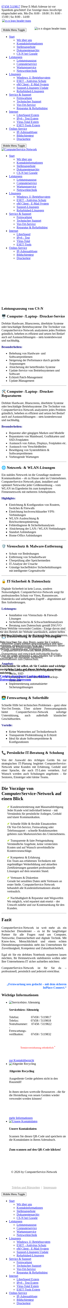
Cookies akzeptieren (13, 676)
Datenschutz (8, 679)
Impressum (24, 679)
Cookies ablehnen (38, 676)
